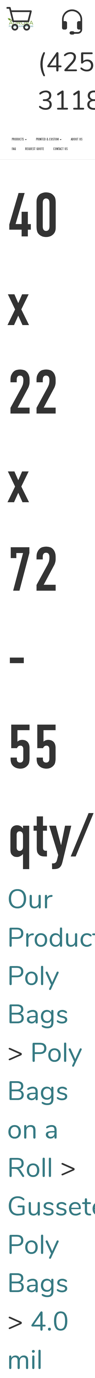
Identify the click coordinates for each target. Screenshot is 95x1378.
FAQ (14, 149)
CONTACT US (60, 149)
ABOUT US (77, 139)
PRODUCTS (18, 139)
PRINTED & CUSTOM (48, 139)
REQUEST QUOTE (34, 149)
